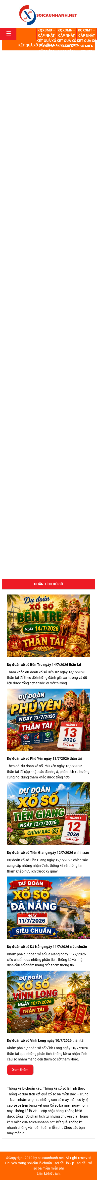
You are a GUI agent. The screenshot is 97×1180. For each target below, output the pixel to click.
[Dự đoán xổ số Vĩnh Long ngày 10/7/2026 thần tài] (48, 1002)
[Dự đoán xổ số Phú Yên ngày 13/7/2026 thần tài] (48, 720)
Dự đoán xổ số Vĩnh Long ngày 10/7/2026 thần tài (46, 1040)
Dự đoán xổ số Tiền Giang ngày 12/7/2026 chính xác (48, 853)
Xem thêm (20, 1070)
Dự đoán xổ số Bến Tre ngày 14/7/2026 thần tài (44, 665)
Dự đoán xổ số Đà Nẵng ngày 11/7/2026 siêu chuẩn (47, 947)
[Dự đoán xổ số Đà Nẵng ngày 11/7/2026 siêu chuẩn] (48, 908)
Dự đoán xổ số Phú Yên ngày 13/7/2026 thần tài (44, 758)
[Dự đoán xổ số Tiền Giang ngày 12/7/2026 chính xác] (48, 813)
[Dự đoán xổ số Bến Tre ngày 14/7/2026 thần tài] (48, 625)
